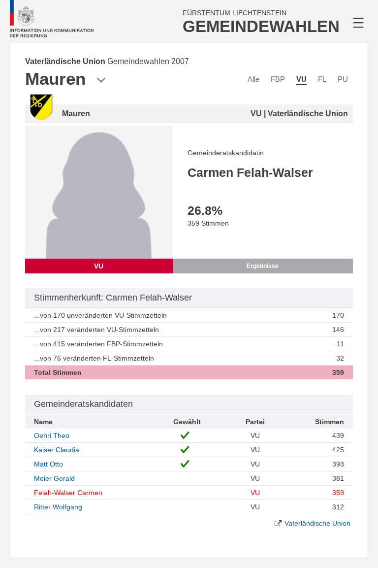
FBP (278, 79)
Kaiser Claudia (56, 450)
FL (322, 79)
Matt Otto (48, 464)
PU (343, 79)
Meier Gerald (54, 478)
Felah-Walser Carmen (68, 493)
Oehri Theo (51, 435)
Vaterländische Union (317, 523)
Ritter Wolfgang (58, 507)
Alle (253, 79)
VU (301, 79)
